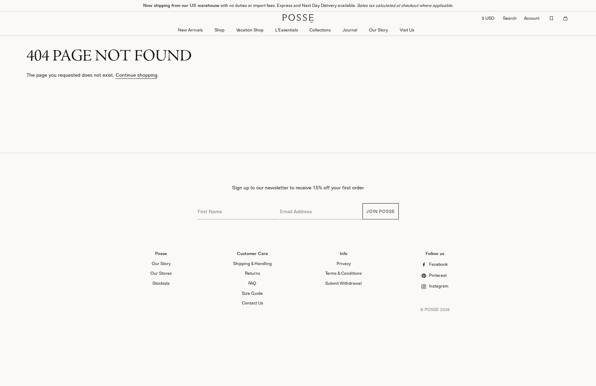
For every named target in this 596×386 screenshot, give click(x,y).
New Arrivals (190, 29)
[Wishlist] (551, 18)
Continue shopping (136, 75)
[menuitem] (190, 30)
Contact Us (252, 302)
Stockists (161, 283)
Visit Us (407, 29)
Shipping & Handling (252, 263)
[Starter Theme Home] (298, 18)
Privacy (344, 263)
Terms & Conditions (343, 273)
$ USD (488, 18)
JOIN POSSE (380, 211)
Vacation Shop (250, 29)
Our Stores (161, 273)
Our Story (378, 29)
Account (531, 18)
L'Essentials (286, 29)
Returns (252, 273)
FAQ (252, 283)
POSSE (432, 309)
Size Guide (252, 293)
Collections (320, 29)
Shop (220, 29)
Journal (349, 29)
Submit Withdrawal (343, 283)
